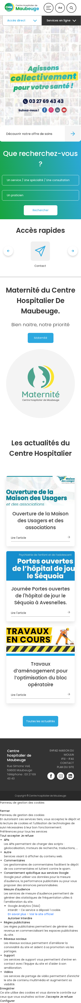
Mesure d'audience (17, 889)
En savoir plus (17, 914)
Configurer (7, 1001)
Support (9, 955)
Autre (7, 852)
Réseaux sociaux (15, 939)
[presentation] (8, 251)
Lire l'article (18, 538)
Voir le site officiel (41, 914)
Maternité (40, 338)
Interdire (26, 918)
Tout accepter (10, 836)
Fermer (5, 811)
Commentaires (14, 860)
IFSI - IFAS (67, 759)
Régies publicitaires (17, 922)
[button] (40, 110)
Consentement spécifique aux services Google (36, 873)
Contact (40, 266)
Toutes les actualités (40, 721)
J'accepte (52, 997)
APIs (6, 840)
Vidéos (8, 972)
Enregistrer (7, 988)
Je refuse (27, 836)
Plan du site (65, 767)
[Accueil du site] (22, 10)
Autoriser (14, 918)
